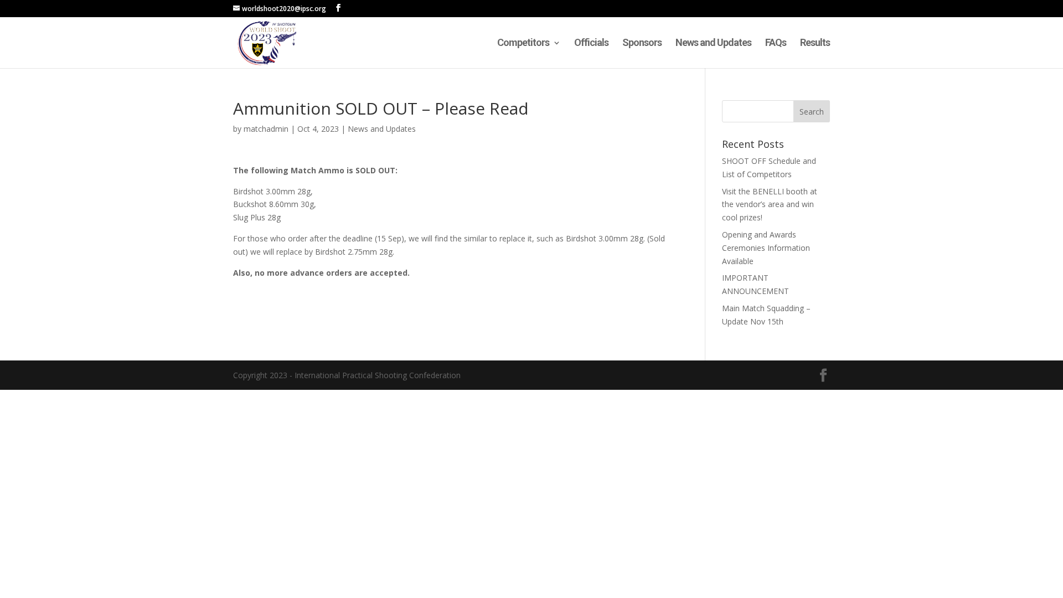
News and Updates (713, 43)
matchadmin (266, 128)
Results (815, 43)
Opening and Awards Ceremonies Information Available (766, 247)
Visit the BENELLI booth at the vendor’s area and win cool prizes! (769, 204)
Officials (591, 43)
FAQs (775, 43)
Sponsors (642, 43)
